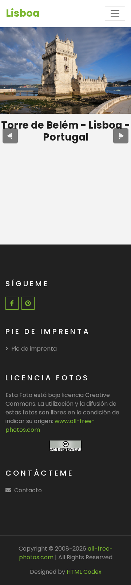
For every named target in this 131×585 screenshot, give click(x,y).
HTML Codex (84, 572)
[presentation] (10, 136)
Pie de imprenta (34, 348)
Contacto (28, 490)
